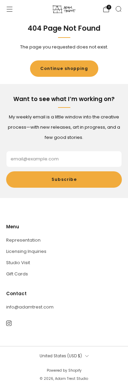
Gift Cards (17, 274)
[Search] (118, 8)
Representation (23, 240)
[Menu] (9, 9)
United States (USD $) (61, 356)
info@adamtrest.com (30, 307)
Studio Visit (18, 262)
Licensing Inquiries (26, 251)
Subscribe (64, 179)
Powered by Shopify (64, 370)
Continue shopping (64, 68)
